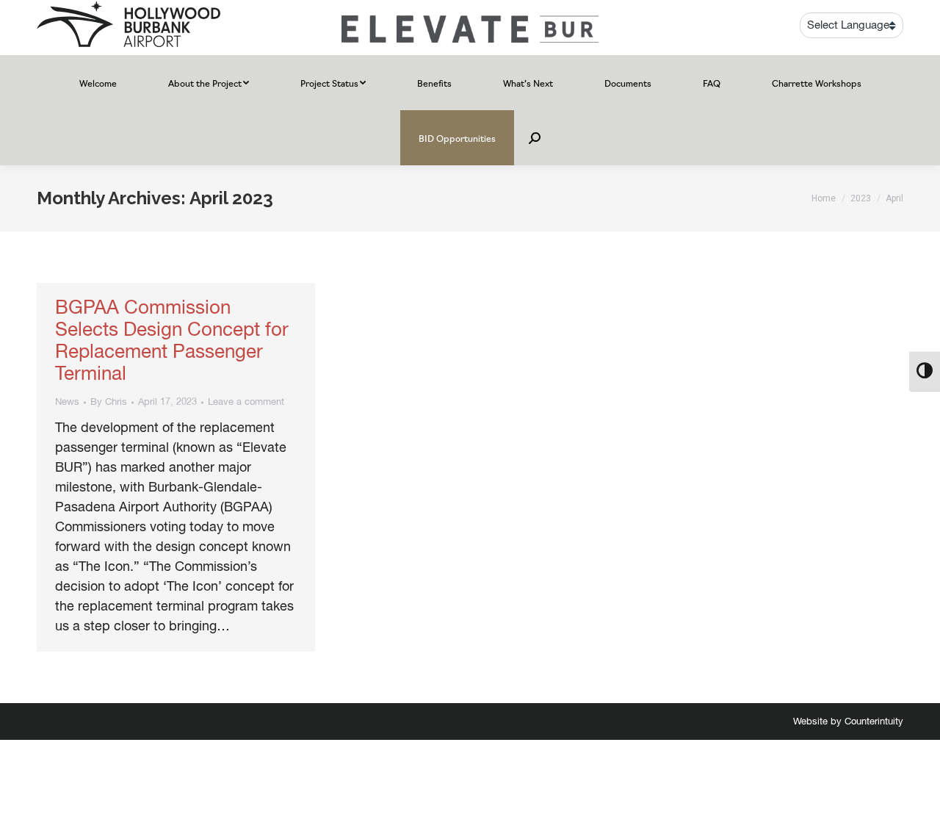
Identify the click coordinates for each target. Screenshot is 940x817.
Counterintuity (874, 722)
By (108, 402)
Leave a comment (246, 402)
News (67, 402)
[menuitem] (98, 82)
